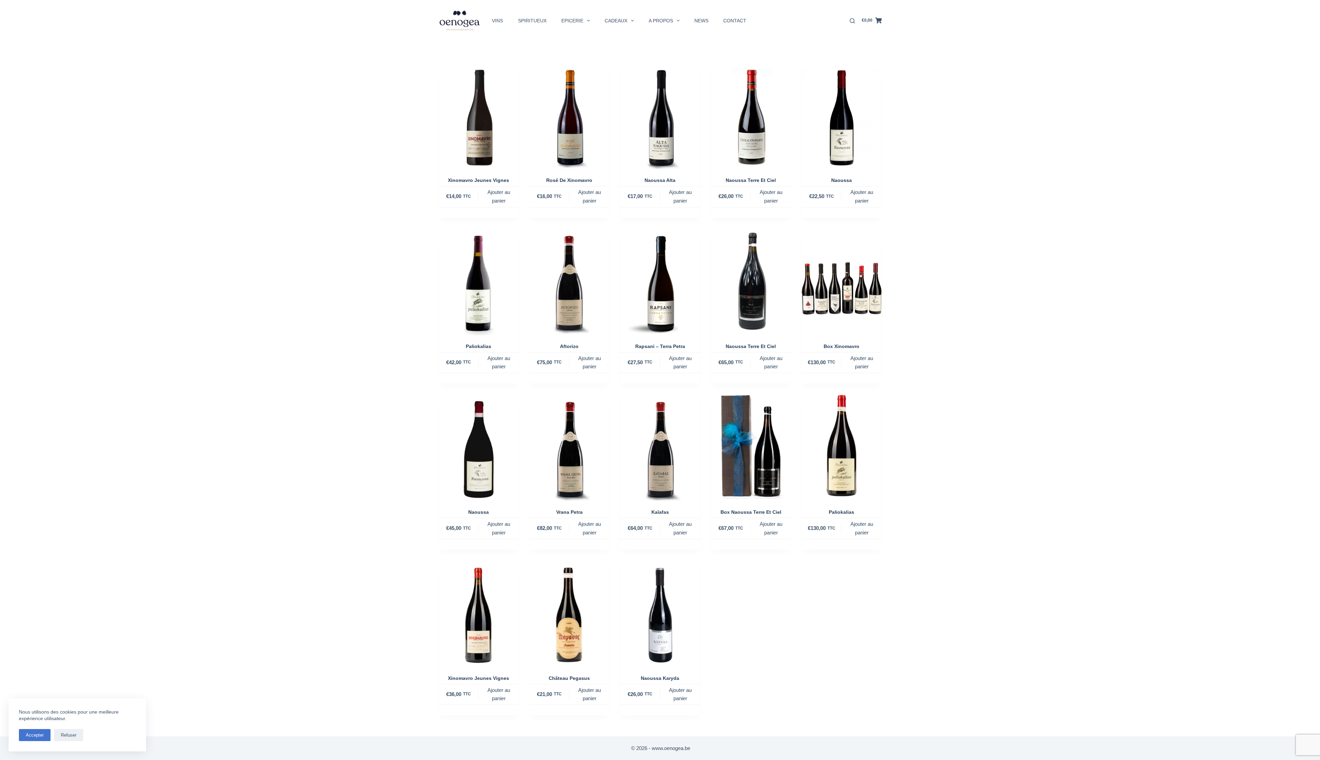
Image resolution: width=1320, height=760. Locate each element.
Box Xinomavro (841, 346)
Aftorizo (569, 346)
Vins (497, 20)
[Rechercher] (852, 20)
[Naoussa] (841, 115)
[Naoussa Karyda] (660, 613)
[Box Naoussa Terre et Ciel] (751, 447)
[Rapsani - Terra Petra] (660, 281)
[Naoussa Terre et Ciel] (751, 115)
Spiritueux (532, 20)
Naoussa (841, 180)
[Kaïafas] (660, 447)
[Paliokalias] (478, 281)
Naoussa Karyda (660, 678)
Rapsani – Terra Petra (660, 346)
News (701, 20)
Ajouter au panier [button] (498, 196)
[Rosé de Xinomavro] (569, 115)
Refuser (68, 735)
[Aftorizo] (569, 281)
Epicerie (572, 20)
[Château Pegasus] (569, 613)
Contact (734, 20)
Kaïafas (660, 512)
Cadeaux (616, 20)
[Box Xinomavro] (841, 281)
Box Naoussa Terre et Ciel (750, 512)
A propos (661, 20)
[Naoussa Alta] (660, 115)
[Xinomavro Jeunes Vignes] (478, 115)
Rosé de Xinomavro (569, 180)
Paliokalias (478, 346)
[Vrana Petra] (569, 447)
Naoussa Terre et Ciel (751, 180)
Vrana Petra (569, 512)
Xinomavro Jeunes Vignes (478, 180)
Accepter (35, 735)
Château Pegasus (569, 678)
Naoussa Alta (660, 180)
